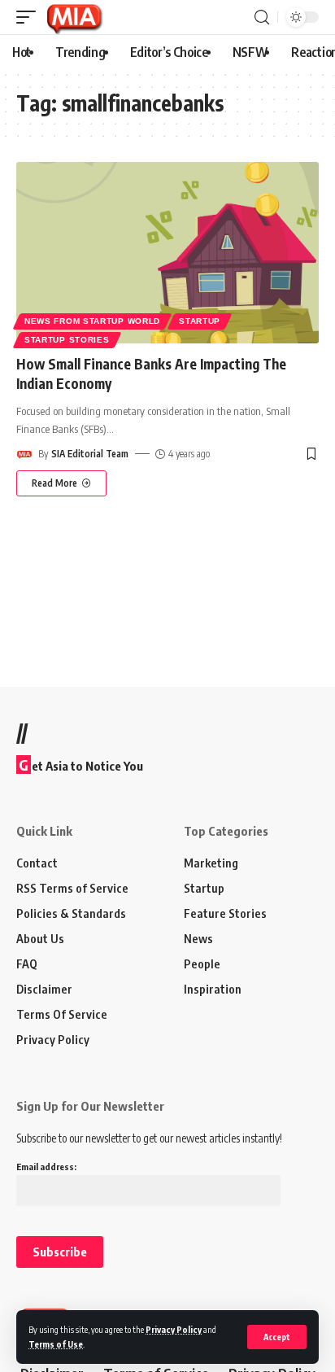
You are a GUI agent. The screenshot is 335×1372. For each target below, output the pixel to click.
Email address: (46, 1166)
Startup (199, 321)
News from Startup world (92, 321)
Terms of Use (55, 1344)
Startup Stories (67, 339)
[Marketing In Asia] (74, 17)
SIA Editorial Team (89, 454)
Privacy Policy (174, 1329)
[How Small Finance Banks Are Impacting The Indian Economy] (167, 252)
